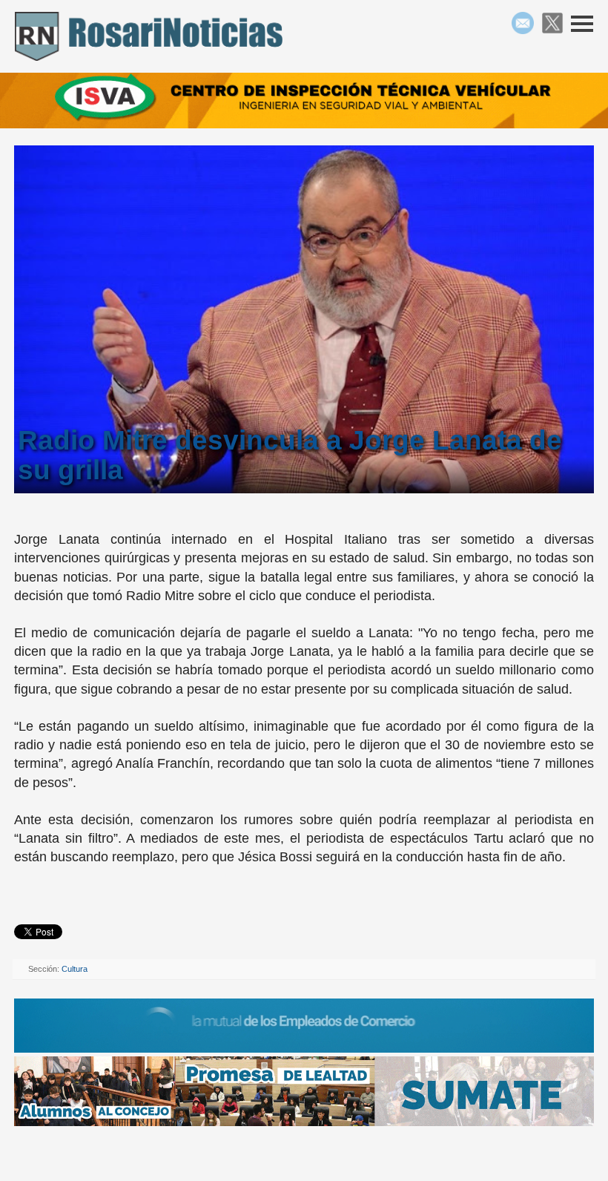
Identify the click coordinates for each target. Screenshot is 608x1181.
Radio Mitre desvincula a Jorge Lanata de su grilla (290, 455)
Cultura (74, 968)
